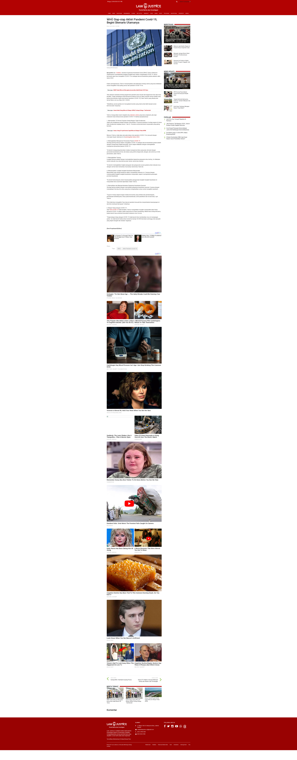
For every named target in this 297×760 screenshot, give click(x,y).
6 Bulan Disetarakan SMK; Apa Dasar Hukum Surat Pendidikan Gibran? (176, 138)
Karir (171, 744)
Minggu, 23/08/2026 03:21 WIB (114, 1)
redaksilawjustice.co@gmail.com (145, 729)
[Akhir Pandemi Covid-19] (130, 248)
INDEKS (187, 13)
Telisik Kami (148, 744)
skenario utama (134, 115)
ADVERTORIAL (174, 13)
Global (112, 17)
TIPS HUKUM (166, 13)
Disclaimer (176, 744)
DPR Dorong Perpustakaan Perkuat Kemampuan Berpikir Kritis (181, 93)
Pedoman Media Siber (163, 744)
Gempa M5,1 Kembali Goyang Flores (121, 680)
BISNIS (156, 13)
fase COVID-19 (114, 209)
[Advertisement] (177, 153)
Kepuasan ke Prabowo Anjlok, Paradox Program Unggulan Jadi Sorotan (182, 62)
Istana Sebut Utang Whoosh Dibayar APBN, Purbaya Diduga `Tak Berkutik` (132, 110)
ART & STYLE (139, 13)
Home (108, 17)
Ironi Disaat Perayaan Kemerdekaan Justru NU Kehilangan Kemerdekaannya (177, 129)
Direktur (118, 72)
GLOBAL (133, 13)
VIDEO (151, 13)
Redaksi (154, 744)
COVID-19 (137, 141)
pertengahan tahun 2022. (132, 137)
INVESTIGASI (119, 13)
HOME (109, 13)
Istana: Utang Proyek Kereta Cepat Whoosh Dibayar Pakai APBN (129, 130)
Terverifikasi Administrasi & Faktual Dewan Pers (119, 739)
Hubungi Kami (183, 744)
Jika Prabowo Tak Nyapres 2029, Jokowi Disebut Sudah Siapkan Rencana (178, 124)
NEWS (113, 13)
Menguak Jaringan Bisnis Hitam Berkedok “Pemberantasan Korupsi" (181, 55)
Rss (189, 744)
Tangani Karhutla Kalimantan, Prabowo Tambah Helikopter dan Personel (182, 100)
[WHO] (119, 248)
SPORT (160, 13)
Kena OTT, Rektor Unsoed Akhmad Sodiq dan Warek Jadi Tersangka (148, 680)
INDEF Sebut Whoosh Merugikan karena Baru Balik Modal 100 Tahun (130, 90)
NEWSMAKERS (127, 13)
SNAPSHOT (146, 13)
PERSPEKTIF (181, 13)
